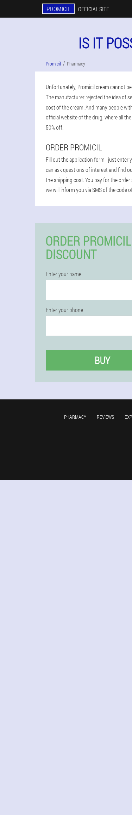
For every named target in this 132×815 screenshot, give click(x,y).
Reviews (105, 416)
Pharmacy (75, 416)
